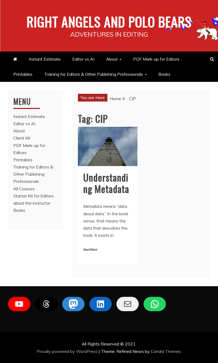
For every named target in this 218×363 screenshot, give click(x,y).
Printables (22, 74)
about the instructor (32, 203)
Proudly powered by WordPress (68, 351)
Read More (90, 250)
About (112, 59)
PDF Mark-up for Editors (156, 59)
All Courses (24, 188)
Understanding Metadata (106, 183)
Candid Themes (166, 351)
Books (164, 74)
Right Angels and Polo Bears (109, 21)
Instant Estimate (45, 59)
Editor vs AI (83, 59)
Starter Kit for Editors (33, 196)
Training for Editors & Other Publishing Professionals (93, 74)
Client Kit (21, 138)
